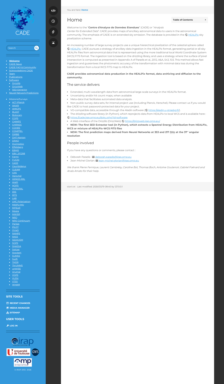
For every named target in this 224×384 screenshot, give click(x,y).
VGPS (15, 275)
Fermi (15, 156)
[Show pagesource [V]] (53, 7)
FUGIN (15, 160)
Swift (15, 259)
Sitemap (14, 312)
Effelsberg (17, 147)
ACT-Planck (18, 102)
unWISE (16, 268)
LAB (14, 198)
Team (12, 73)
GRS (14, 172)
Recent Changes (19, 303)
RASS (15, 236)
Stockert (16, 252)
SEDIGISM (17, 240)
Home (84, 10)
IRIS (14, 192)
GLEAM (16, 169)
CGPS (15, 118)
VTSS (15, 281)
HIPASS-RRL (18, 179)
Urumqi (16, 272)
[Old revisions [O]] (53, 18)
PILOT (15, 227)
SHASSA (16, 246)
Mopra (15, 211)
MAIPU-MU (18, 204)
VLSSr (15, 278)
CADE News (15, 64)
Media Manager (19, 307)
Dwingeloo (18, 144)
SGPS (15, 243)
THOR (15, 262)
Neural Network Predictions (24, 93)
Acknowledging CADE (21, 70)
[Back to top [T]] (53, 39)
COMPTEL (17, 131)
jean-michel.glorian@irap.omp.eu (119, 160)
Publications (15, 77)
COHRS (16, 128)
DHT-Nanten (18, 137)
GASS (15, 163)
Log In (13, 325)
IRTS (14, 195)
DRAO (15, 140)
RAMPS (16, 233)
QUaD (15, 230)
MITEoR (16, 208)
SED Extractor (19, 89)
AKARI (15, 105)
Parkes (15, 224)
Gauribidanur (19, 166)
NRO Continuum (21, 220)
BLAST (15, 112)
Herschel (16, 176)
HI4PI (15, 182)
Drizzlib (16, 83)
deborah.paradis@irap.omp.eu (113, 157)
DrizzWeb (17, 86)
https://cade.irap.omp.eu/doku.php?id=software (99, 117)
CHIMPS (16, 121)
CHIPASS (17, 124)
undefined (36, 48)
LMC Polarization (21, 201)
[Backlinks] (53, 29)
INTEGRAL (17, 188)
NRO (14, 217)
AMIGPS (16, 108)
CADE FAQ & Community (22, 67)
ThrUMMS (17, 265)
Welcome (14, 61)
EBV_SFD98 (18, 153)
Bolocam (17, 115)
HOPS (15, 185)
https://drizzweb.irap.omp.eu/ (142, 121)
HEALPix (193, 34)
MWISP (16, 214)
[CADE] (23, 21)
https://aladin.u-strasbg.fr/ (163, 110)
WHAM (16, 284)
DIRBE (15, 134)
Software (14, 80)
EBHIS (15, 150)
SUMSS (16, 256)
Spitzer (16, 249)
